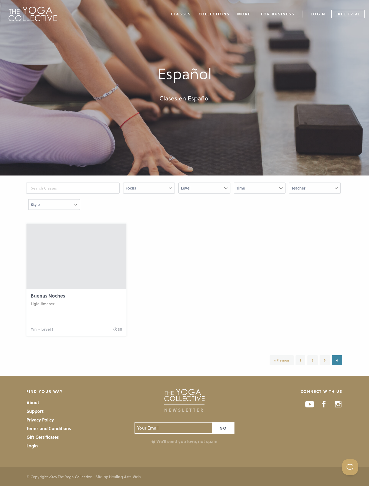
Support (34, 411)
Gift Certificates (42, 437)
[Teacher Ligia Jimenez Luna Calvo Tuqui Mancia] (314, 190)
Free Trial (348, 14)
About (32, 402)
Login (318, 14)
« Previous (281, 360)
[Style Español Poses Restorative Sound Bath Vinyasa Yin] (54, 207)
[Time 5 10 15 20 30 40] (259, 190)
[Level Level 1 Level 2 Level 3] (204, 190)
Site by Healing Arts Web (118, 477)
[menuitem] (181, 13)
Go (223, 428)
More (244, 14)
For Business (277, 14)
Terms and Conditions (48, 428)
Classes (181, 14)
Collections (214, 14)
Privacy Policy (40, 420)
